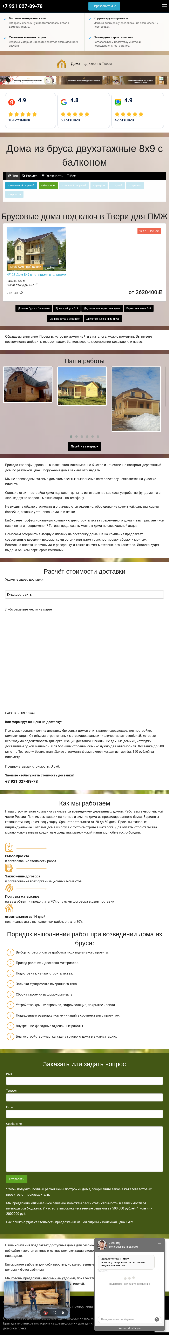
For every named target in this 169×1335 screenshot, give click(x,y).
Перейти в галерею (84, 446)
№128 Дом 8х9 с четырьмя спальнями (36, 275)
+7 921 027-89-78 (22, 6)
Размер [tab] (31, 176)
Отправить (16, 1179)
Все (72, 176)
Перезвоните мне (104, 6)
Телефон (12, 1090)
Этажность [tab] (54, 176)
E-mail (10, 1107)
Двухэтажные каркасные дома (102, 308)
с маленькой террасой (21, 185)
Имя (9, 1074)
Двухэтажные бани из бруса (103, 318)
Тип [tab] (15, 176)
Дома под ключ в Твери (91, 63)
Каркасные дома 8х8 (138, 308)
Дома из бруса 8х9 (67, 308)
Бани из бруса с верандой (65, 318)
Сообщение (14, 1123)
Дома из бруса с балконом (34, 308)
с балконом (48, 185)
